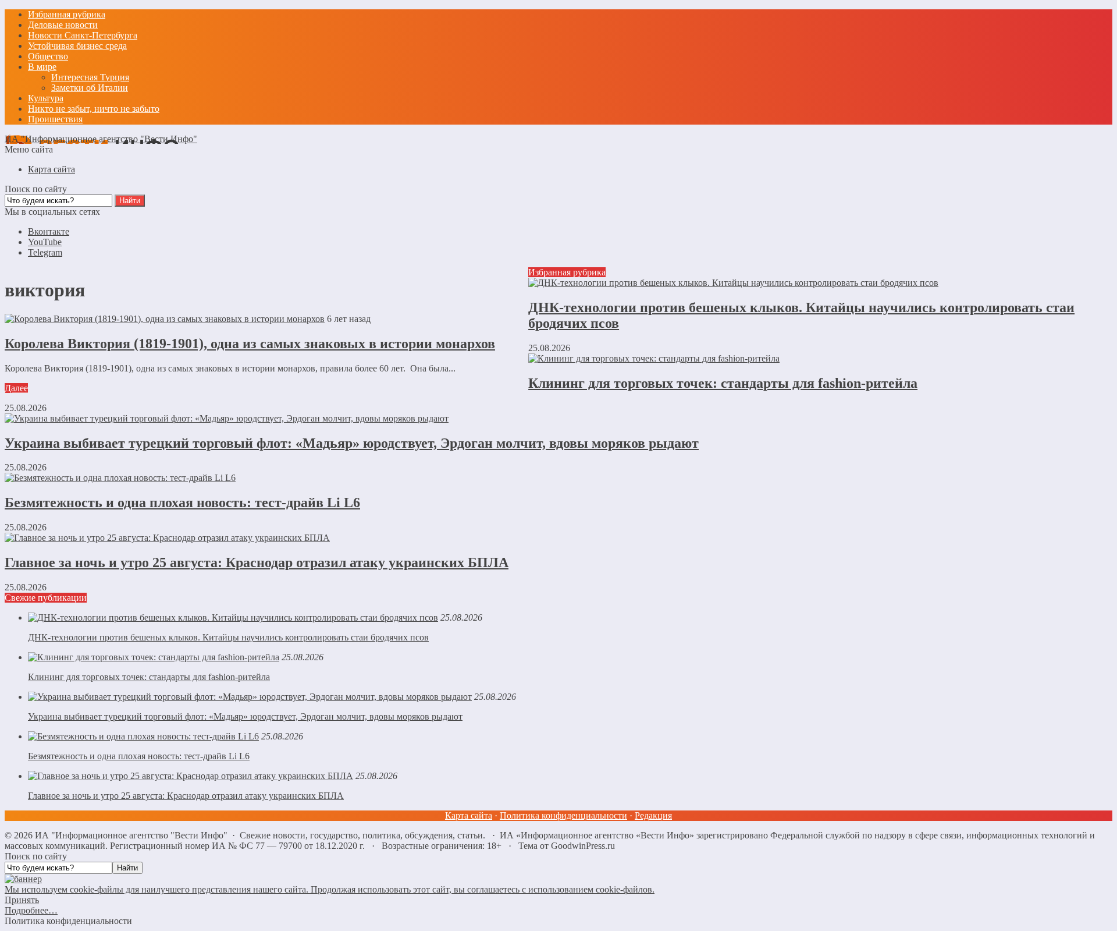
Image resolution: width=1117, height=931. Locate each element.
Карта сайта (468, 815)
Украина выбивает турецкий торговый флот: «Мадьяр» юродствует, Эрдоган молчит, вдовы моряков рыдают (352, 443)
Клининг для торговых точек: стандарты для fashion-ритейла (722, 383)
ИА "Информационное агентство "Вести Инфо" (101, 139)
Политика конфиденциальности (563, 815)
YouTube (45, 242)
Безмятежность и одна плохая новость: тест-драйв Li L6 (182, 502)
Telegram (45, 252)
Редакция (653, 815)
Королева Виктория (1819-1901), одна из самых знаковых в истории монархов (250, 343)
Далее (16, 388)
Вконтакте (48, 231)
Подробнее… (31, 910)
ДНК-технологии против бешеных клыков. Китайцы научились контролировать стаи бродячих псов (228, 637)
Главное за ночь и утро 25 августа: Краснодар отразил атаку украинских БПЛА (256, 562)
